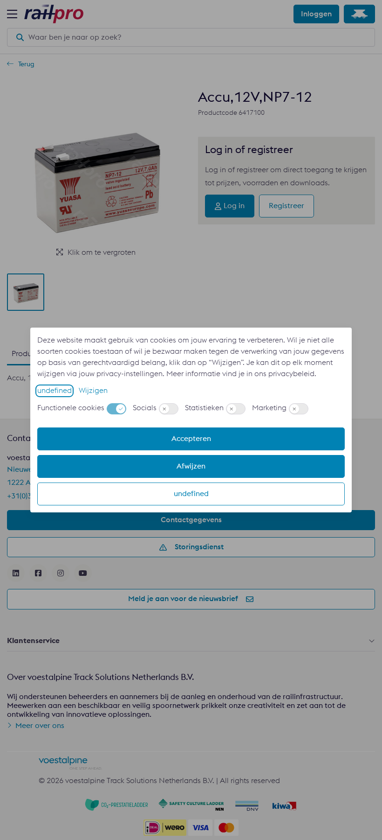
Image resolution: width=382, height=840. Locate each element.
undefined (54, 390)
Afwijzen (191, 466)
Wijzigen (93, 390)
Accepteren (191, 438)
